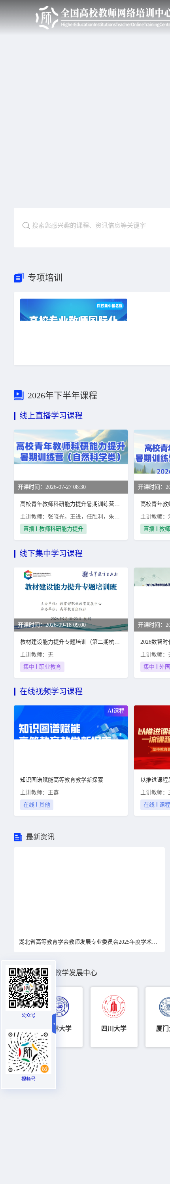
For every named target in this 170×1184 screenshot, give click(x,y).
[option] (89, 889)
